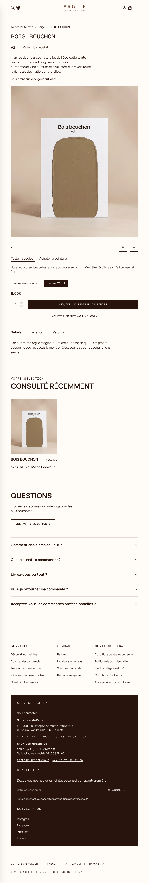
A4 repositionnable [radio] (25, 283)
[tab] (23, 258)
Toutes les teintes (22, 27)
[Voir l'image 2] (15, 247)
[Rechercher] (13, 8)
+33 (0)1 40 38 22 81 (69, 736)
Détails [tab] (16, 332)
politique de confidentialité (73, 799)
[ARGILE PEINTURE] (74, 8)
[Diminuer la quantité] (21, 306)
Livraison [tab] (37, 332)
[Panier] (130, 8)
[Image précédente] (123, 247)
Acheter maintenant (74, 316)
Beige (41, 27)
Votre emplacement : (27, 863)
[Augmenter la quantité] (21, 303)
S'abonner (117, 790)
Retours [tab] (58, 332)
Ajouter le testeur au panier (82, 304)
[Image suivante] (134, 247)
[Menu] (135, 7)
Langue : (78, 863)
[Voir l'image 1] (11, 247)
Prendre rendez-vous (33, 736)
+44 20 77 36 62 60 (67, 760)
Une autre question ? (33, 523)
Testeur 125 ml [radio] (56, 283)
